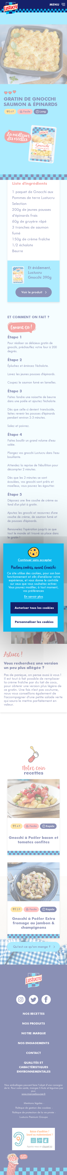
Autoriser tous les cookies (34, 608)
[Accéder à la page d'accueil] (25, 4)
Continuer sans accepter (35, 560)
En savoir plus (33, 596)
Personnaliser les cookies (34, 622)
